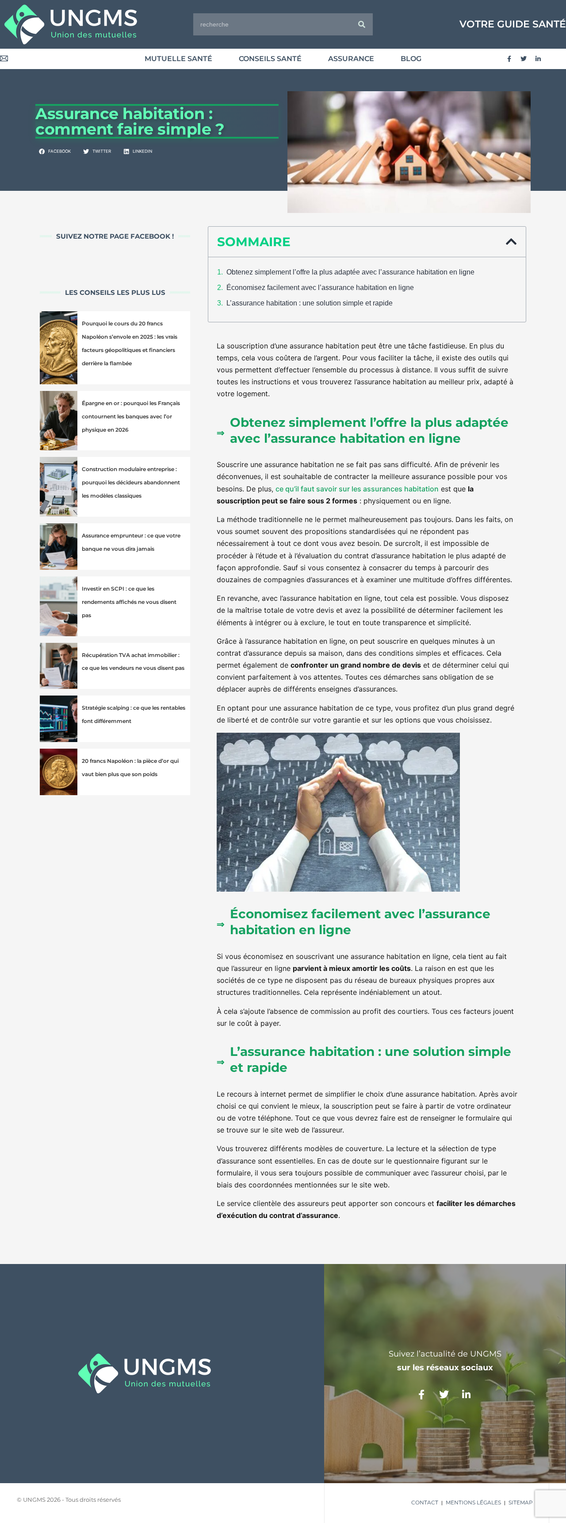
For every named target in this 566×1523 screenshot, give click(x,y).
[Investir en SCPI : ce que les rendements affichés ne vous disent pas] (58, 606)
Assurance (351, 58)
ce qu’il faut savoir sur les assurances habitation (357, 488)
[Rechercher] (362, 24)
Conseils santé (270, 58)
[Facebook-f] (509, 59)
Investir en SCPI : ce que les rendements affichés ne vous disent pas (129, 601)
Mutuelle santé (178, 58)
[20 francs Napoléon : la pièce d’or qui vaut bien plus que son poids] (58, 772)
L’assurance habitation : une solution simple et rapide (309, 303)
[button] (55, 151)
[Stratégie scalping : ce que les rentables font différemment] (58, 719)
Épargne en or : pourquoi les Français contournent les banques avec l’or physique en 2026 (131, 416)
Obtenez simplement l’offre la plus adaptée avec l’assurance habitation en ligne (350, 272)
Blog (411, 58)
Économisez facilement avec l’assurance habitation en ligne (320, 287)
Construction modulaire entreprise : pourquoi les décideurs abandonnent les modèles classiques (131, 482)
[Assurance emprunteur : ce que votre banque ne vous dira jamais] (58, 546)
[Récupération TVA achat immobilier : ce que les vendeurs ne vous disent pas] (58, 666)
